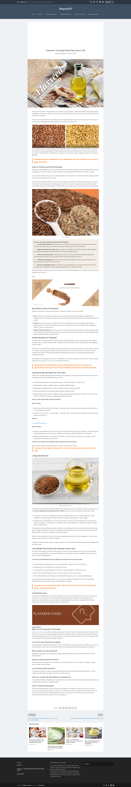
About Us (19, 765)
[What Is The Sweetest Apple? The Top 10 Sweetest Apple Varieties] (74, 732)
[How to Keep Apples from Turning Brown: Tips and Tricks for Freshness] (37, 732)
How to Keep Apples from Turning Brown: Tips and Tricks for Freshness (36, 741)
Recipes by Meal (93, 14)
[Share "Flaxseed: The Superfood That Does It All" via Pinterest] (66, 707)
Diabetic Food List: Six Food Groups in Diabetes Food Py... (40, 2)
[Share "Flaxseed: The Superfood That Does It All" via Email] (72, 707)
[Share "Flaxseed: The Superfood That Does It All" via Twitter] (63, 707)
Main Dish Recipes (65, 14)
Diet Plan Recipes (51, 14)
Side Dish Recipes (80, 14)
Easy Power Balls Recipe (40, 423)
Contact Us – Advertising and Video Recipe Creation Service (30, 769)
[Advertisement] (65, 33)
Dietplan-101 (64, 53)
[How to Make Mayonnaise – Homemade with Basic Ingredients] (93, 733)
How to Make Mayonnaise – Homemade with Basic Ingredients (93, 742)
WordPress (41, 785)
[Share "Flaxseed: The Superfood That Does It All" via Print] (75, 707)
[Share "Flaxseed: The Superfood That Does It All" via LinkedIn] (69, 707)
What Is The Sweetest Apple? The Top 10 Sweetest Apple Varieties (74, 741)
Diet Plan (39, 14)
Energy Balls (42, 413)
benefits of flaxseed (40, 632)
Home (33, 14)
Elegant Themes (27, 785)
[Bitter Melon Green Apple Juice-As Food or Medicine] (56, 735)
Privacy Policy (20, 774)
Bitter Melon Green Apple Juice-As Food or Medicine (55, 747)
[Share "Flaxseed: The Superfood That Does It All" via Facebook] (60, 707)
